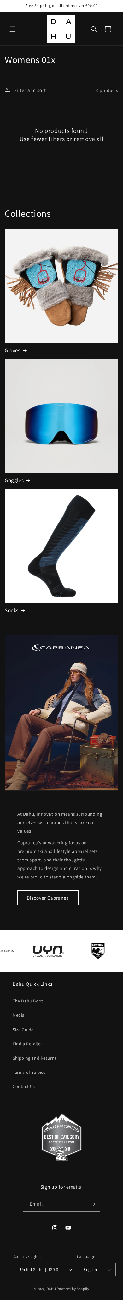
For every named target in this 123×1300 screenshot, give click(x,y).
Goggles (14, 480)
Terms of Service (29, 1072)
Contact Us (24, 1086)
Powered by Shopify (73, 1288)
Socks (12, 610)
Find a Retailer (27, 1044)
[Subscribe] (93, 1204)
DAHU (51, 1288)
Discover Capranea (48, 898)
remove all (88, 139)
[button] (13, 29)
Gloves (12, 350)
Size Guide (23, 1029)
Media (19, 1015)
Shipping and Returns (35, 1058)
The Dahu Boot (28, 1001)
